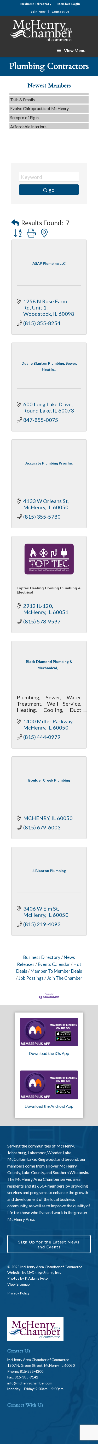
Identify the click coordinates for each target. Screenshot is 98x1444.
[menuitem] (35, 4)
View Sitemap (18, 1284)
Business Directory (35, 3)
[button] (15, 223)
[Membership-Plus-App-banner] (49, 1032)
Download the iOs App (49, 1053)
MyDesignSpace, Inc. (44, 1272)
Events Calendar (54, 964)
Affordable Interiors (28, 122)
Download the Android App (49, 1106)
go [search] (52, 189)
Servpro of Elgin (24, 113)
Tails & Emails (22, 95)
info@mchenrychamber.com (29, 1383)
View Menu (74, 50)
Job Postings (31, 978)
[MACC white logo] (40, 29)
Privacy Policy (18, 1293)
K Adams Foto (36, 1278)
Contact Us (61, 11)
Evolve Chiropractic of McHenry (39, 104)
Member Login (68, 3)
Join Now (38, 11)
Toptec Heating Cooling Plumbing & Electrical (49, 590)
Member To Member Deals (56, 971)
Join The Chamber (64, 978)
